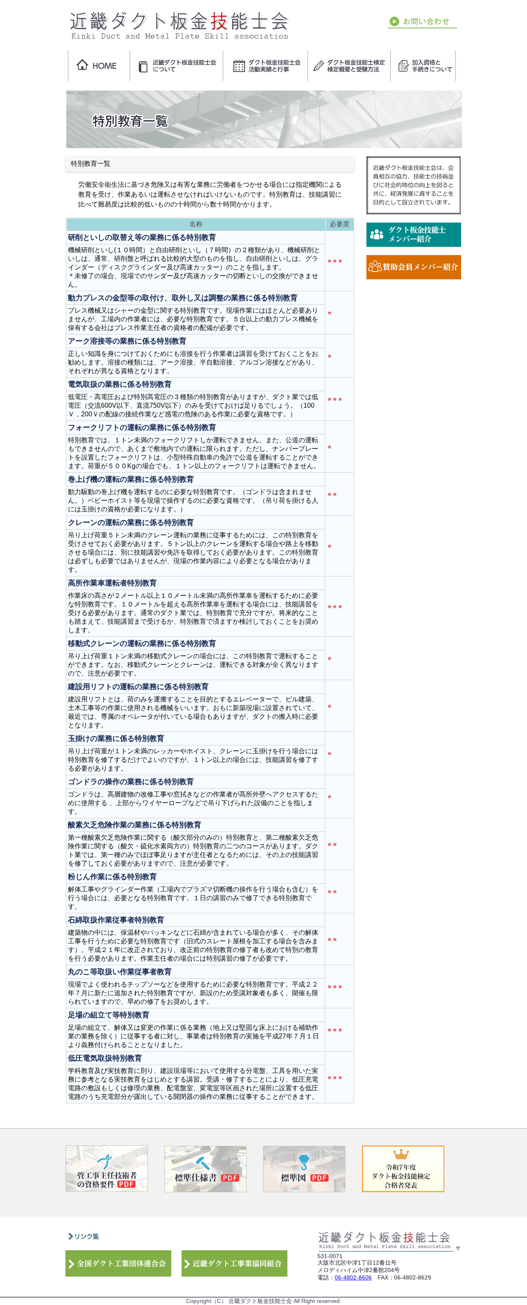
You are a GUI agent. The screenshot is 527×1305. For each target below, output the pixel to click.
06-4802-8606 (353, 1277)
